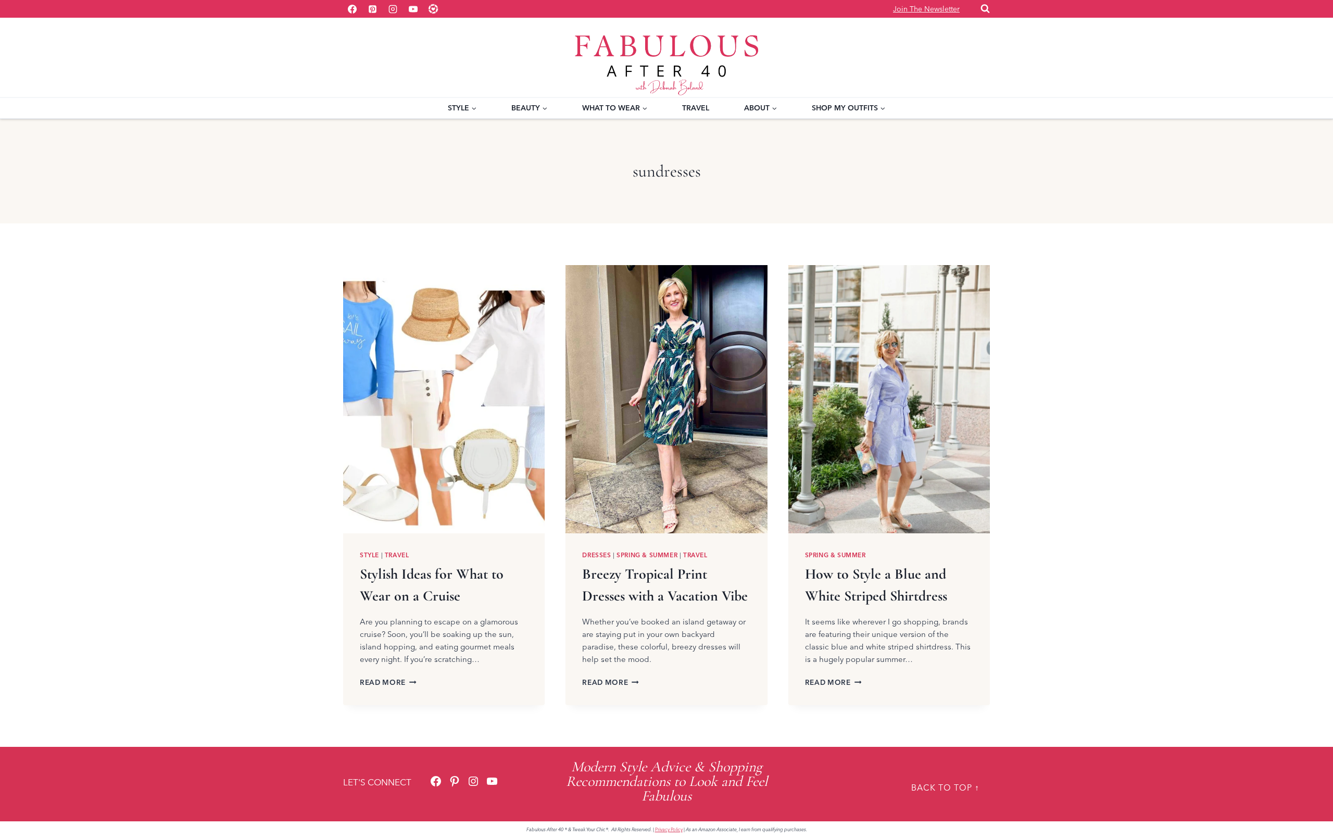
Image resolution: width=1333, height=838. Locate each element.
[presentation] (444, 399)
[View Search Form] (985, 9)
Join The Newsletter (926, 9)
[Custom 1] (433, 9)
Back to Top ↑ (945, 787)
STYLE (369, 555)
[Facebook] (352, 9)
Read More (388, 682)
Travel (695, 107)
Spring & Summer (647, 555)
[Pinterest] (372, 9)
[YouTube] (413, 9)
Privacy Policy (669, 829)
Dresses (596, 555)
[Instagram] (392, 9)
